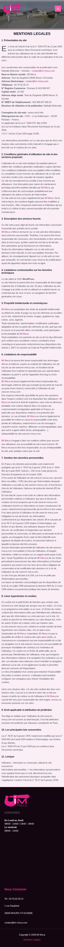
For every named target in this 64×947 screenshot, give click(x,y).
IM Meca (45, 187)
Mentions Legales (32, 939)
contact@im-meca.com (43, 71)
